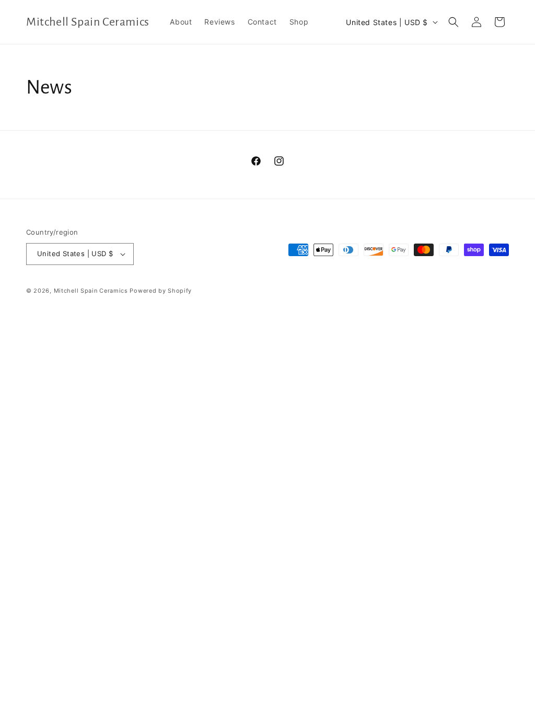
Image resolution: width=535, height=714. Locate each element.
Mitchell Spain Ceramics (91, 290)
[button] (453, 21)
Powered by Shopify (161, 290)
